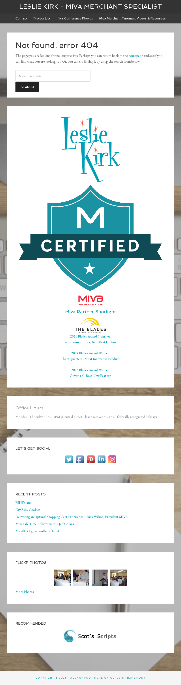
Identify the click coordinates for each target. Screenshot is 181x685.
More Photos (24, 591)
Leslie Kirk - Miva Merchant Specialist (90, 6)
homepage (135, 55)
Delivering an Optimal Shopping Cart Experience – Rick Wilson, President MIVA (71, 516)
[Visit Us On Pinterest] (90, 462)
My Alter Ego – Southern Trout (37, 531)
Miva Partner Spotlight (90, 311)
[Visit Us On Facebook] (79, 462)
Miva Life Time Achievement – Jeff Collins (44, 524)
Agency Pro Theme (86, 678)
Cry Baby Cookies (27, 509)
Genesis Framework (127, 678)
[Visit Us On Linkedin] (101, 462)
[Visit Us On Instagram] (112, 462)
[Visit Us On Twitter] (69, 462)
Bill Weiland (23, 502)
